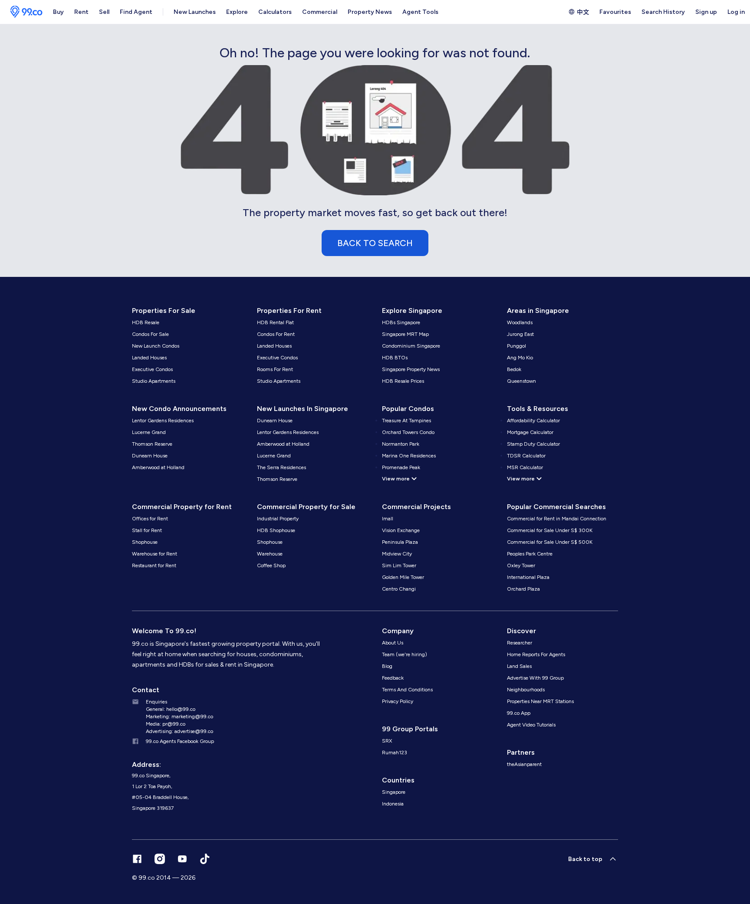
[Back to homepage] (24, 12)
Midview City (397, 554)
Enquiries (156, 702)
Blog (387, 666)
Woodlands (520, 322)
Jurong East (520, 334)
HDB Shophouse (276, 530)
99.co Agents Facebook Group (180, 741)
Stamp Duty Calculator (533, 444)
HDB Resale (145, 322)
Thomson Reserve (152, 444)
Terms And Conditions (407, 690)
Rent (81, 12)
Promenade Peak (401, 467)
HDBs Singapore (401, 322)
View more (396, 479)
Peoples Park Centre (530, 554)
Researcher (519, 643)
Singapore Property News (411, 369)
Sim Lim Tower (399, 565)
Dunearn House (150, 456)
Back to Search (375, 243)
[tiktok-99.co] (205, 859)
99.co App (518, 713)
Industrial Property (278, 519)
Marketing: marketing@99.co (179, 716)
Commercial (319, 12)
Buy (58, 12)
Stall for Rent (147, 530)
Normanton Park (400, 444)
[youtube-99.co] (182, 859)
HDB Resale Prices (403, 381)
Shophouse (145, 542)
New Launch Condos (155, 346)
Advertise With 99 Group (535, 678)
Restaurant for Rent (154, 565)
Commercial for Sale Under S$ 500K (549, 542)
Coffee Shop (271, 565)
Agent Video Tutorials (531, 725)
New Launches (195, 12)
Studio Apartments (153, 381)
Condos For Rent (276, 334)
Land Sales (519, 666)
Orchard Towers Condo (408, 432)
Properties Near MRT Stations (540, 701)
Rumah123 (394, 752)
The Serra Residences (281, 467)
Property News (370, 12)
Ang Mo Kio (520, 358)
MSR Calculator (525, 467)
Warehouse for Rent (154, 554)
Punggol (516, 346)
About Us (392, 643)
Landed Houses (149, 358)
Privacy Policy (397, 701)
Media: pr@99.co (165, 724)
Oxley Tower (521, 565)
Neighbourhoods (526, 690)
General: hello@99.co (170, 709)
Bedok (514, 369)
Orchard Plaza (523, 589)
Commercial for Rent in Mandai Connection (556, 519)
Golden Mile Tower (403, 577)
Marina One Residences (409, 456)
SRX (387, 741)
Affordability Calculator (533, 420)
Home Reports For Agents (536, 654)
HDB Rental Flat (275, 322)
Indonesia (393, 804)
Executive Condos (152, 369)
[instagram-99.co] (160, 859)
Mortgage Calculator (530, 432)
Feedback (393, 678)
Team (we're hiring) (404, 654)
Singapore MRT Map (405, 334)
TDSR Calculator (526, 456)
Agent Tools (420, 12)
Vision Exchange (401, 530)
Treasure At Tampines (406, 420)
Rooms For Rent (275, 369)
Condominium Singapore (411, 346)
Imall (387, 519)
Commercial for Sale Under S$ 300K (549, 530)
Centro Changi (399, 589)
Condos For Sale (150, 334)
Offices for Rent (150, 519)
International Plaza (528, 577)
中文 (583, 11)
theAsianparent (524, 764)
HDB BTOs (395, 358)
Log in (736, 12)
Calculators (275, 12)
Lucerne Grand (149, 432)
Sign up (706, 12)
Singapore (393, 792)
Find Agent (136, 12)
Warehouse (270, 554)
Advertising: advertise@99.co (179, 731)
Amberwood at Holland (158, 467)
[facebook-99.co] (137, 859)
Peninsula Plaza (400, 542)
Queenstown (521, 381)
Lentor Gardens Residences (163, 420)
